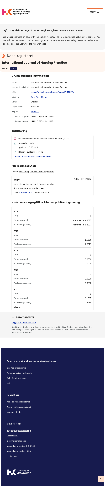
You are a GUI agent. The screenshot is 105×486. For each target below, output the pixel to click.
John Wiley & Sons (39, 97)
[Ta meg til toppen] (101, 479)
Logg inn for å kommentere (24, 322)
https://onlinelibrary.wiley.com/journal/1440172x (52, 92)
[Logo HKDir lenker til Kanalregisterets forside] (17, 11)
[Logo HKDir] (52, 472)
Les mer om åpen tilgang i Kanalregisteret (32, 156)
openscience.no (26, 192)
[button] (52, 307)
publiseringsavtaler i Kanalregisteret (36, 171)
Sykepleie (35, 111)
